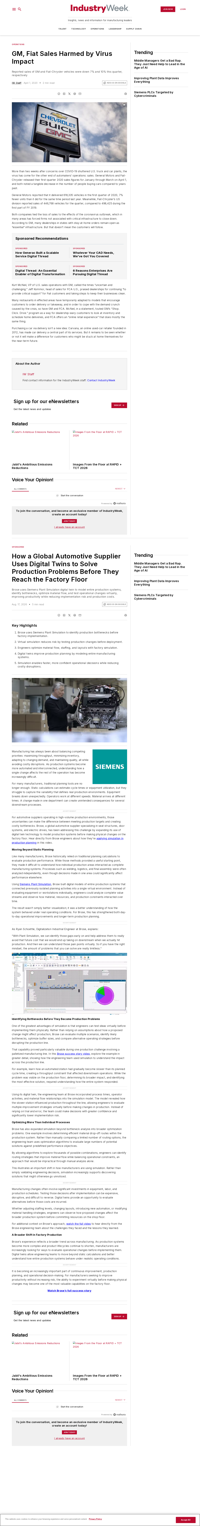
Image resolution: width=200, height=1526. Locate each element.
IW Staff (16, 82)
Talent (62, 29)
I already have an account (69, 527)
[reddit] (74, 93)
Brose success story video (73, 1053)
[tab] (20, 488)
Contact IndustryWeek (101, 380)
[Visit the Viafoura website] (119, 503)
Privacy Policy (95, 1519)
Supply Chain (133, 29)
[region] (69, 496)
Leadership (115, 29)
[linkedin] (64, 93)
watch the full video (78, 1223)
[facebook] (58, 93)
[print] (125, 93)
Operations (97, 29)
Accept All (185, 1520)
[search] (19, 9)
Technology (78, 29)
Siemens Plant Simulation (35, 884)
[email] (79, 93)
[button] (14, 9)
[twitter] (69, 93)
